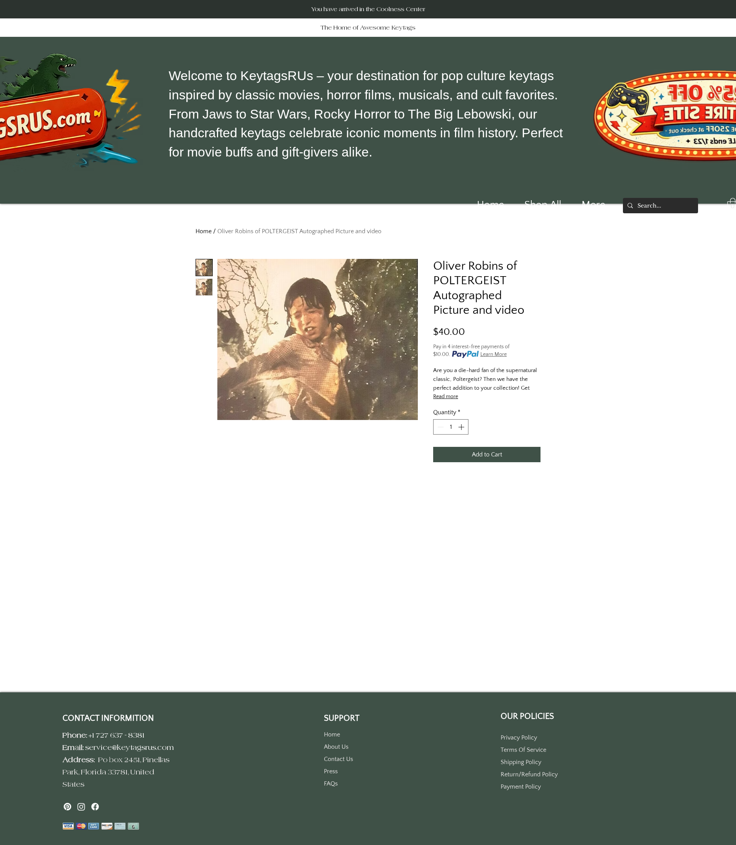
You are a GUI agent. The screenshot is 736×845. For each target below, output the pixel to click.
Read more (445, 397)
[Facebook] (95, 807)
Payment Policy (521, 786)
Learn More (493, 354)
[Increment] (462, 427)
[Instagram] (81, 807)
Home (204, 231)
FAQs (331, 783)
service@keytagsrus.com (129, 747)
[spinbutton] (451, 427)
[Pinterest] (67, 807)
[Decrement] (439, 427)
